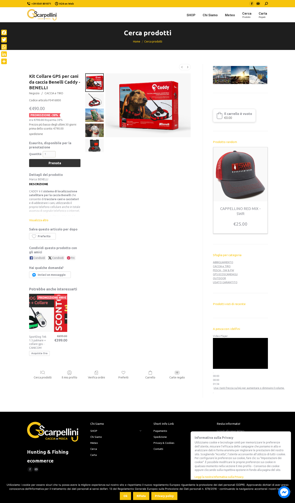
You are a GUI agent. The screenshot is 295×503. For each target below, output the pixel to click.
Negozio (34, 93)
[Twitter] (4, 39)
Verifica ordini (96, 377)
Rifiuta (141, 496)
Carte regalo (177, 377)
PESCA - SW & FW (223, 270)
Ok (125, 496)
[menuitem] (182, 67)
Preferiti (123, 377)
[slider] (216, 379)
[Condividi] (4, 61)
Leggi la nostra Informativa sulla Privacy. (219, 477)
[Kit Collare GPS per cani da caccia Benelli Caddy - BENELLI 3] (94, 130)
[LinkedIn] (4, 54)
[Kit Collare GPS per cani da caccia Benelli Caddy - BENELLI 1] (94, 100)
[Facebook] (4, 32)
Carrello (150, 377)
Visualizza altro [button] (38, 220)
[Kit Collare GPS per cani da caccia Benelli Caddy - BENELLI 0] (94, 82)
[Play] (213, 372)
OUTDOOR (219, 278)
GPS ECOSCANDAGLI (225, 274)
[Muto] (213, 388)
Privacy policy (164, 496)
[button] (42, 236)
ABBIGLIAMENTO (223, 262)
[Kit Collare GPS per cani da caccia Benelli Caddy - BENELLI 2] (94, 115)
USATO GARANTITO (225, 282)
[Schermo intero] (213, 392)
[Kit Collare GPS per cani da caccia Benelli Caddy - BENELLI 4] (94, 145)
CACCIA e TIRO (54, 93)
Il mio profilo (69, 377)
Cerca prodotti (43, 377)
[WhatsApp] (4, 47)
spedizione (36, 134)
